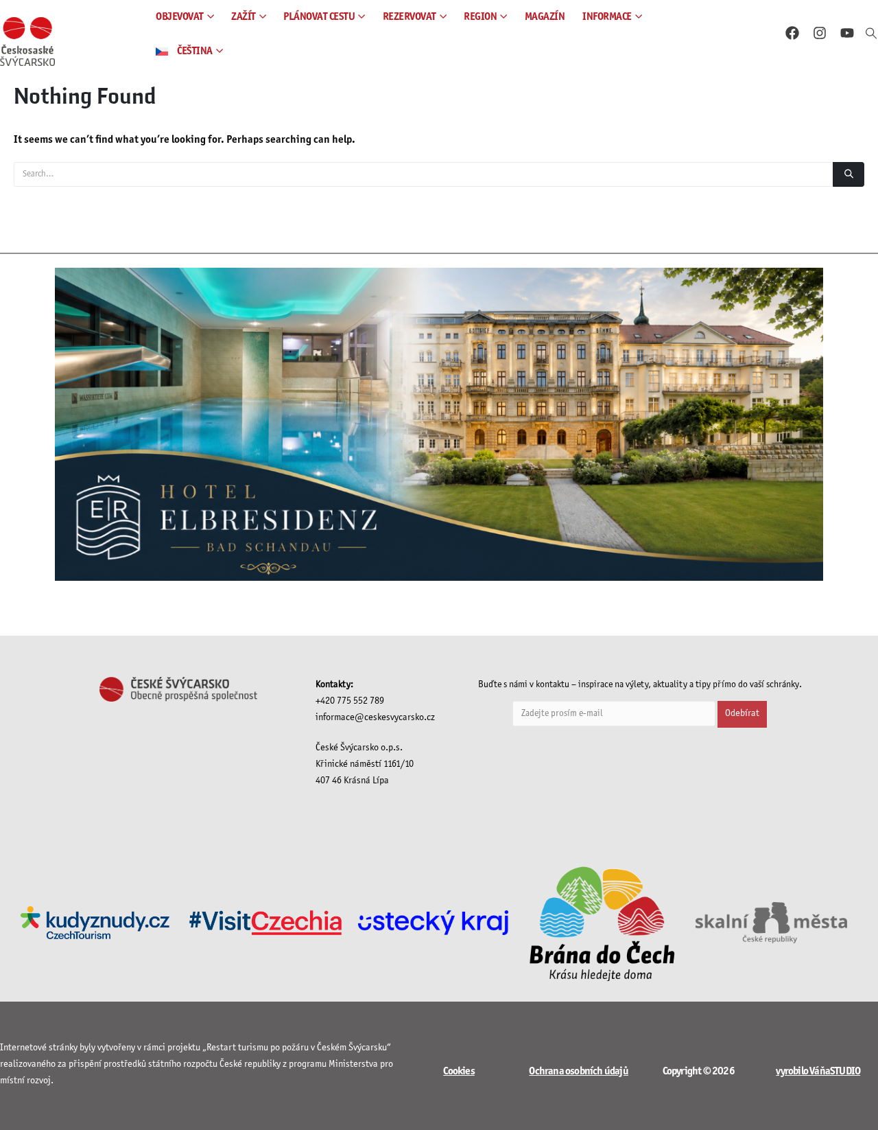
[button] (871, 34)
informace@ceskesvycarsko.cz (375, 717)
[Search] (848, 174)
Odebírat (742, 713)
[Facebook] (792, 33)
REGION (480, 17)
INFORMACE (607, 17)
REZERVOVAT (409, 17)
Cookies (458, 1071)
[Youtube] (847, 33)
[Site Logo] (27, 41)
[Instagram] (820, 33)
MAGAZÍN (545, 17)
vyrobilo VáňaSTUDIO (818, 1071)
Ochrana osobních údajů (578, 1071)
